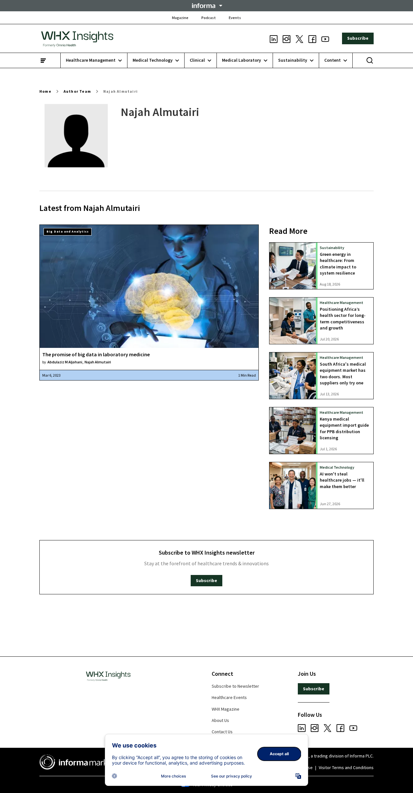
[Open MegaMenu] (43, 60)
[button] (206, 5)
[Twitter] (299, 38)
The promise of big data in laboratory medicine (96, 354)
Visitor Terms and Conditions (346, 767)
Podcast (208, 17)
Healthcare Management (341, 302)
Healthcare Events (229, 697)
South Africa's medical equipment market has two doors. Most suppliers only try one (343, 373)
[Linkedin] (273, 38)
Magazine (180, 17)
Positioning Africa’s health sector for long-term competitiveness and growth (343, 318)
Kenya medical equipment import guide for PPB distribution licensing (344, 428)
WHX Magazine (225, 709)
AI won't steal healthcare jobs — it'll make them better (342, 480)
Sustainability (332, 247)
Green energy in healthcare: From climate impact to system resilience (338, 263)
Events (235, 17)
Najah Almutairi (120, 91)
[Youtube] (325, 38)
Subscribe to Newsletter (235, 686)
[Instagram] (286, 38)
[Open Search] (370, 60)
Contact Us (222, 732)
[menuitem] (94, 60)
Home (45, 91)
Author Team (77, 91)
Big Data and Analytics (67, 231)
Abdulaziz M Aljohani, (65, 362)
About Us (220, 720)
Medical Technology (337, 467)
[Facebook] (312, 38)
